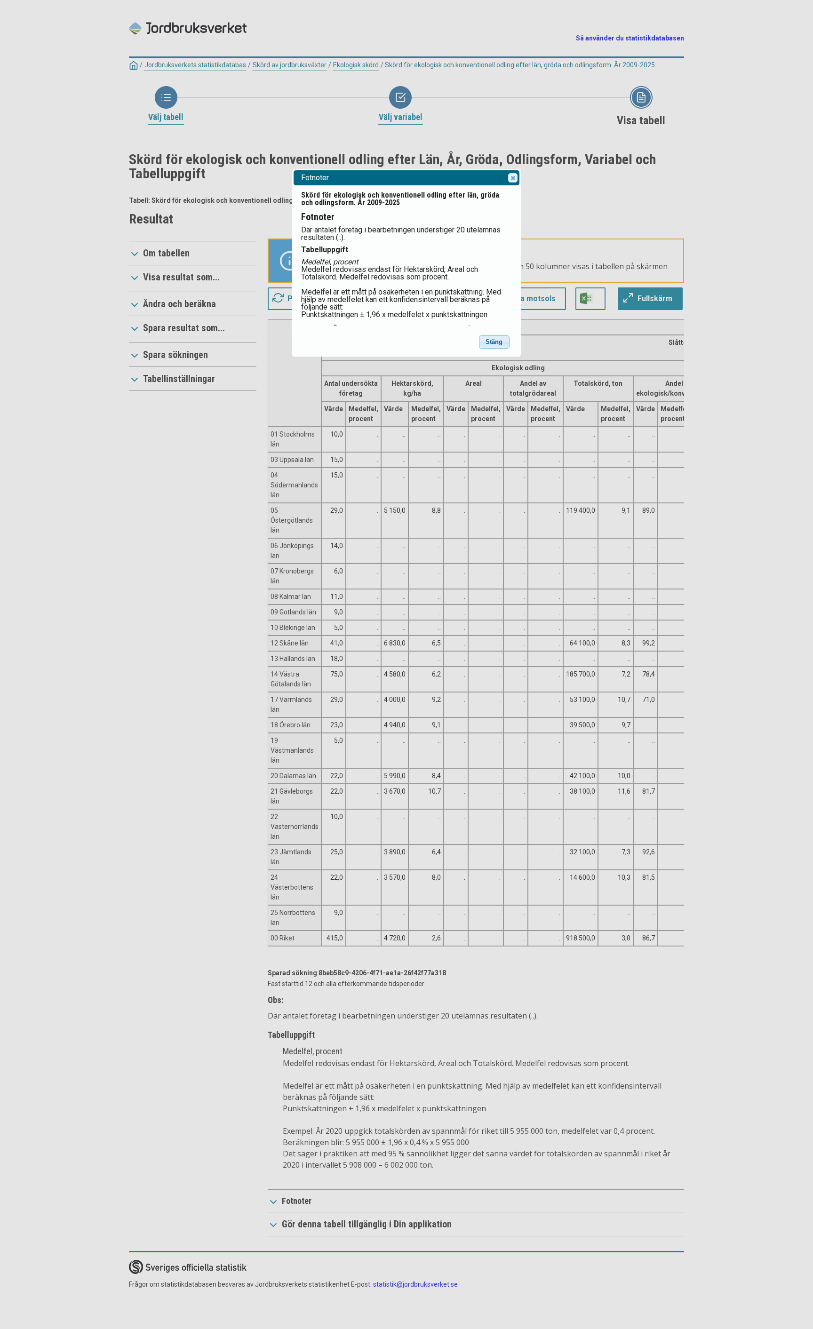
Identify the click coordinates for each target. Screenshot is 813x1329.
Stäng (494, 341)
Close (513, 178)
